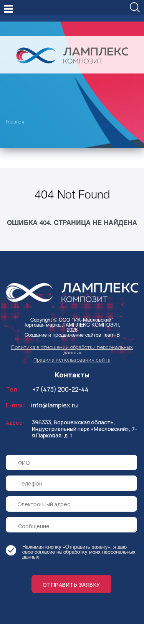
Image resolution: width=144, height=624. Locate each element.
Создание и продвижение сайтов (63, 335)
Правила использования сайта (72, 359)
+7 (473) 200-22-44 (60, 389)
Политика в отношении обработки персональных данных (72, 349)
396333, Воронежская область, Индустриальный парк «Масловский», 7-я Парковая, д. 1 (84, 429)
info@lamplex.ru (54, 405)
